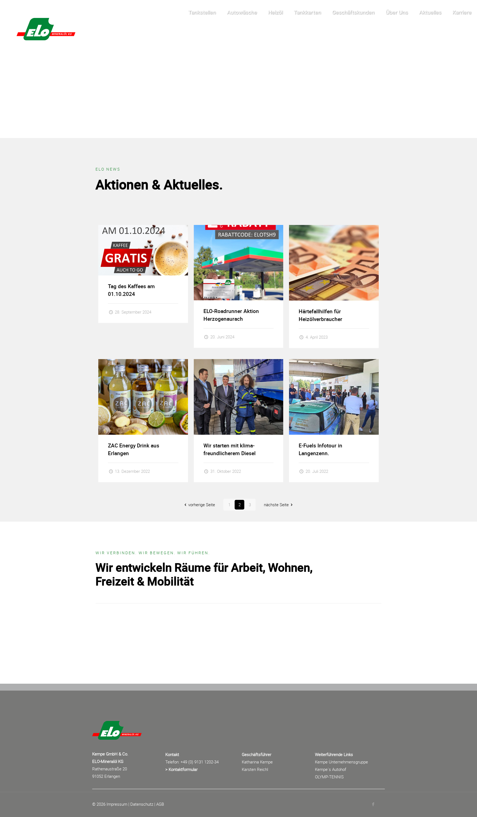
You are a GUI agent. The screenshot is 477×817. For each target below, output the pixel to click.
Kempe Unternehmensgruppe (341, 762)
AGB (160, 804)
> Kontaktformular (181, 769)
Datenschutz (141, 804)
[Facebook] (373, 804)
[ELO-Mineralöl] (40, 12)
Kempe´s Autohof (330, 769)
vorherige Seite (201, 504)
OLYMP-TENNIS (329, 776)
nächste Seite (276, 504)
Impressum (117, 804)
